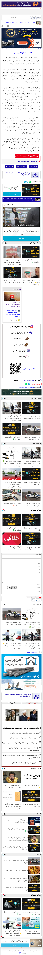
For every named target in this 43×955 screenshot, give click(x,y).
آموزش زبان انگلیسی (19, 351)
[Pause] (5, 225)
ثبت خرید (21, 238)
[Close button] (41, 937)
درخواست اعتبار (12, 194)
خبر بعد (32, 166)
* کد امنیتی (37, 584)
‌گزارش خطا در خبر (36, 384)
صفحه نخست (39, 49)
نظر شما (38, 554)
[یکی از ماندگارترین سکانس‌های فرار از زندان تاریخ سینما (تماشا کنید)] (12, 296)
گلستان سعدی (18, 345)
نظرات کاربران (21, 166)
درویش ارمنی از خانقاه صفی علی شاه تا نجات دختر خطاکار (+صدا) (17, 174)
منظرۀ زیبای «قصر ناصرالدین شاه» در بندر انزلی (25, 763)
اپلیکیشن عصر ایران (28, 369)
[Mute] (8, 225)
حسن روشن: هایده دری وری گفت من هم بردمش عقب (22, 738)
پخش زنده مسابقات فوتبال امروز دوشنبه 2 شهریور (24, 733)
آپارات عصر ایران (19, 357)
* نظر (39, 570)
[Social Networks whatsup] (30, 182)
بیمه (19, 387)
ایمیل (39, 563)
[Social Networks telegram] (25, 182)
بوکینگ (33, 600)
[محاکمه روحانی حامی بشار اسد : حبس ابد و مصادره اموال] (21, 715)
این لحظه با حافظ (19, 339)
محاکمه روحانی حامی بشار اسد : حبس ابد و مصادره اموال (21, 728)
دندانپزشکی (31, 387)
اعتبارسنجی (38, 600)
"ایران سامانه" (18, 953)
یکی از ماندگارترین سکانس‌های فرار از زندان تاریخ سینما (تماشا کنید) (12, 305)
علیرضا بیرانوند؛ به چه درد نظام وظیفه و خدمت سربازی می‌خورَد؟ (20, 743)
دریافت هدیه (15, 945)
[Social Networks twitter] (27, 182)
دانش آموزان (25, 387)
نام (39, 557)
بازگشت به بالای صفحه (32, 653)
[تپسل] (4, 205)
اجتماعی (33, 49)
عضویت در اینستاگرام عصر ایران (20, 327)
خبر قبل (10, 166)
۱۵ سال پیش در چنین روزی (19, 333)
